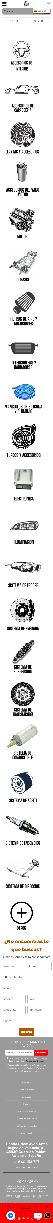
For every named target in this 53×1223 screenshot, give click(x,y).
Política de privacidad (35, 1061)
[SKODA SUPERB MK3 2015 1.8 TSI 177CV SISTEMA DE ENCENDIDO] (22, 827)
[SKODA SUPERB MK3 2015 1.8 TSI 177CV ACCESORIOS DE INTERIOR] (21, 53)
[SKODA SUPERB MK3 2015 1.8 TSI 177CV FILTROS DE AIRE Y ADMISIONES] (23, 307)
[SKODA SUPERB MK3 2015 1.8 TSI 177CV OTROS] (22, 912)
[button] (41, 10)
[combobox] (6, 977)
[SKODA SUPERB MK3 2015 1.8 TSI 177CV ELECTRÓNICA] (23, 482)
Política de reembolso (26, 1126)
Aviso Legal (26, 1133)
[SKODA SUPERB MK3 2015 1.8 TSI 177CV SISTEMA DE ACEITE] (22, 784)
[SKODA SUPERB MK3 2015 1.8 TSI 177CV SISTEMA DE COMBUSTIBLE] (22, 741)
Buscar (26, 1031)
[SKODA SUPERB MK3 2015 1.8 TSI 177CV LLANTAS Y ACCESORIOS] (22, 136)
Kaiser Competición (20, 1206)
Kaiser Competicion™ (26, 1213)
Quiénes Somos (26, 1089)
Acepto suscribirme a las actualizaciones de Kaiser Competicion (28, 1059)
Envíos (26, 1104)
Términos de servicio (27, 1111)
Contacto (26, 1097)
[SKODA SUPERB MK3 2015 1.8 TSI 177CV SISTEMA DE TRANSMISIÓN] (22, 698)
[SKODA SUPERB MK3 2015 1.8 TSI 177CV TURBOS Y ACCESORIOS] (23, 438)
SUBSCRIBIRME (41, 1052)
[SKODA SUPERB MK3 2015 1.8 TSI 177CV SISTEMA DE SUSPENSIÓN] (22, 655)
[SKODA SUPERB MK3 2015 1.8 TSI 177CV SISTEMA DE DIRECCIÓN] (23, 870)
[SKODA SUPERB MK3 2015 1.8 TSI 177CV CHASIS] (22, 263)
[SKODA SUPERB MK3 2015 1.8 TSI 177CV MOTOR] (22, 220)
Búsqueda (26, 1082)
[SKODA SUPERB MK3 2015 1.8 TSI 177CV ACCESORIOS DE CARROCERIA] (22, 95)
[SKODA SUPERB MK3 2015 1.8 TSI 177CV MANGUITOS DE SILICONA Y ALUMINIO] (23, 394)
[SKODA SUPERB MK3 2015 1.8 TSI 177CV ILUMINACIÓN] (22, 525)
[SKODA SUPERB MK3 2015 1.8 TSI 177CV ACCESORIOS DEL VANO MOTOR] (22, 178)
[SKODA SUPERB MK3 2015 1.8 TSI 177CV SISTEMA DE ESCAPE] (23, 569)
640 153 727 (28, 1162)
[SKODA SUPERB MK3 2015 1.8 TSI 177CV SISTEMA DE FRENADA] (22, 612)
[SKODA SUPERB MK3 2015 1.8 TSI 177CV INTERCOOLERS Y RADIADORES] (23, 351)
